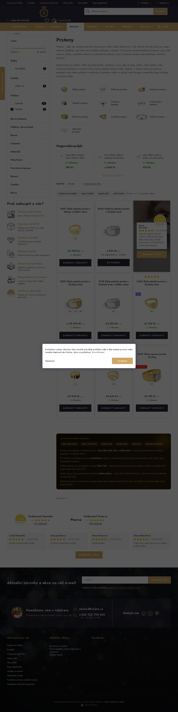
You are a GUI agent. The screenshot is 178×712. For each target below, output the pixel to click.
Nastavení (50, 361)
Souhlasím (122, 361)
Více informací (98, 352)
